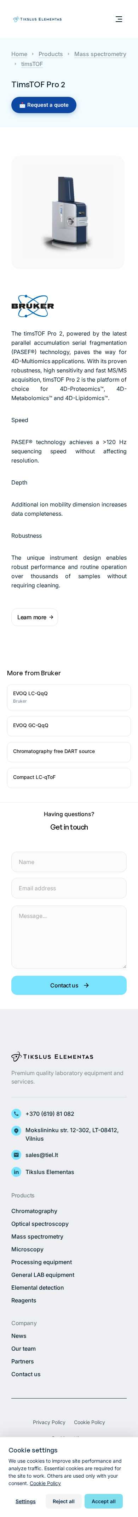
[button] (34, 617)
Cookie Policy (89, 1422)
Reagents (23, 1300)
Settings (26, 1501)
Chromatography (34, 1210)
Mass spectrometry (37, 1236)
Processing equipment (41, 1262)
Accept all (104, 1501)
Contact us (26, 1374)
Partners (22, 1361)
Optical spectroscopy (40, 1223)
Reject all (64, 1501)
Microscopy (27, 1249)
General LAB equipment (42, 1274)
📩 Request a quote (44, 104)
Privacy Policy (49, 1422)
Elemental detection (37, 1287)
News (19, 1335)
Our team (23, 1348)
